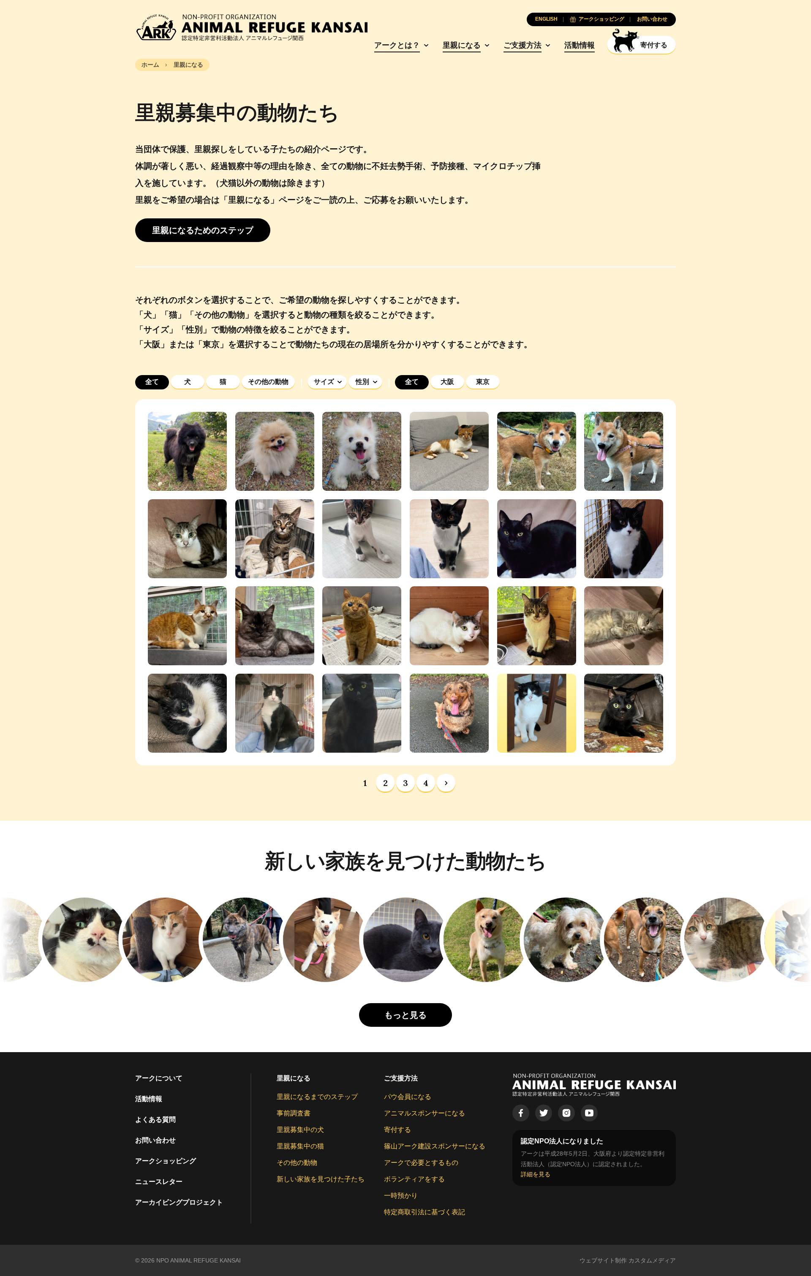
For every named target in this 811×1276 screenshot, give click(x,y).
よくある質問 (155, 1119)
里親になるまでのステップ (317, 1096)
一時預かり (401, 1195)
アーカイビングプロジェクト (179, 1202)
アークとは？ (397, 45)
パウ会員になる (407, 1096)
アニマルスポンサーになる (424, 1113)
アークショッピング (165, 1160)
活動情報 (579, 45)
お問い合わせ (155, 1140)
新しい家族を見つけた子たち (321, 1179)
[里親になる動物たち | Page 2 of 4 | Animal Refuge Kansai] (446, 783)
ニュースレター (158, 1181)
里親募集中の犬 (300, 1129)
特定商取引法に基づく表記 (424, 1212)
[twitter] (543, 1113)
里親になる (462, 45)
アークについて (158, 1078)
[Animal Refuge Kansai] (251, 27)
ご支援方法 (522, 45)
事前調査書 (293, 1113)
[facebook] (520, 1113)
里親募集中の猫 (300, 1146)
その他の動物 (297, 1162)
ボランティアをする (414, 1179)
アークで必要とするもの (421, 1162)
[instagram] (566, 1113)
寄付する (397, 1129)
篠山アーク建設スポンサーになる (434, 1146)
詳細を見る (535, 1174)
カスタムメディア (652, 1260)
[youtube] (589, 1113)
